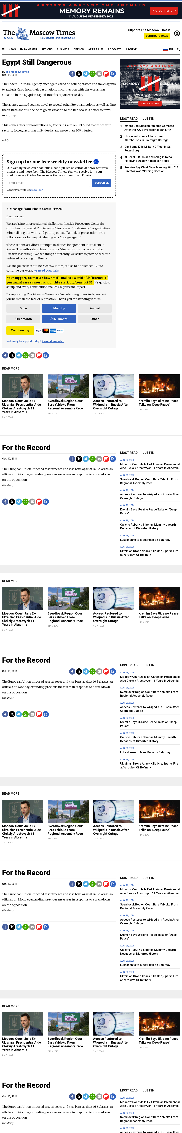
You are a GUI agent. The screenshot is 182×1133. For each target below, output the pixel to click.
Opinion (78, 49)
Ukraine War (28, 49)
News (12, 49)
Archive (131, 49)
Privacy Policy (37, 190)
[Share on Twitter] (79, 74)
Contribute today (157, 36)
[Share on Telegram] (86, 74)
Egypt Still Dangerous (37, 62)
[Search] (178, 49)
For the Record (26, 447)
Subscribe (102, 182)
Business (63, 49)
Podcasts (115, 49)
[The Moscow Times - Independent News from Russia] (38, 33)
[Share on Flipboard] (106, 74)
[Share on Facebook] (72, 74)
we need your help (46, 270)
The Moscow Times (17, 71)
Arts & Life (95, 49)
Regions (47, 49)
